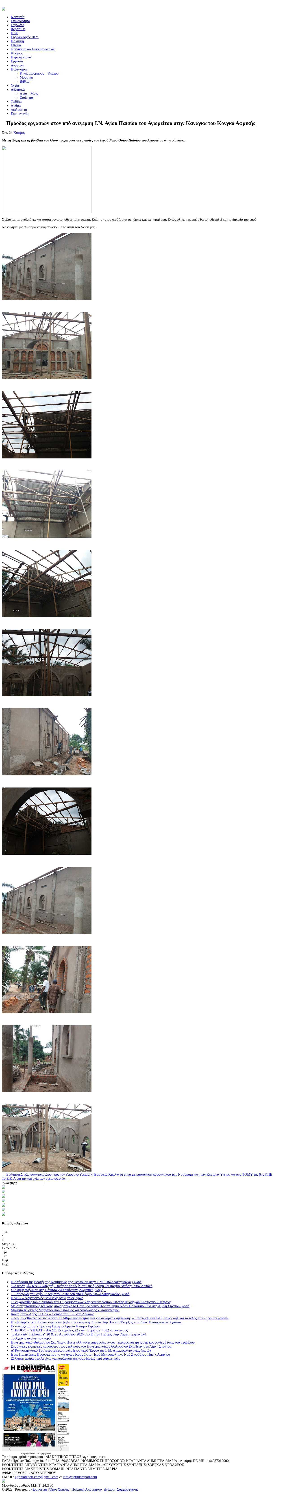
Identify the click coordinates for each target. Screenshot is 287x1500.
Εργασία (17, 61)
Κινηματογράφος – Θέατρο (39, 73)
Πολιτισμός (19, 69)
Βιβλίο (24, 81)
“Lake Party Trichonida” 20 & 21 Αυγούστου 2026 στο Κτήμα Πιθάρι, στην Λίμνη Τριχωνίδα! (78, 1334)
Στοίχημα (26, 97)
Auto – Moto (29, 93)
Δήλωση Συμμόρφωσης (121, 1489)
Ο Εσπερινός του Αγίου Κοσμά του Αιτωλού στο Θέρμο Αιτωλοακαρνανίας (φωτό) (70, 1294)
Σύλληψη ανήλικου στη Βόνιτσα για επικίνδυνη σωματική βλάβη (58, 1290)
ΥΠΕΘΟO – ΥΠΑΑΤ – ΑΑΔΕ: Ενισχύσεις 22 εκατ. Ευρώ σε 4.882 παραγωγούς (69, 1330)
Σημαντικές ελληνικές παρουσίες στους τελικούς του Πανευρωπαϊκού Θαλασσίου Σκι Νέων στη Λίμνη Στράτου (91, 1346)
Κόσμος (16, 53)
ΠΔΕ (14, 33)
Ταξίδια (16, 101)
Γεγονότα (17, 25)
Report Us (18, 29)
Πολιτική (17, 41)
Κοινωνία (17, 17)
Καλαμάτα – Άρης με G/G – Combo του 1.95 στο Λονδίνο (52, 1314)
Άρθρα (16, 105)
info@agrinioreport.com (80, 1477)
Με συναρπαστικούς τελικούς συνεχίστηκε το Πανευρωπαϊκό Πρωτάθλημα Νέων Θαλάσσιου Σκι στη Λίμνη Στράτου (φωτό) (100, 1306)
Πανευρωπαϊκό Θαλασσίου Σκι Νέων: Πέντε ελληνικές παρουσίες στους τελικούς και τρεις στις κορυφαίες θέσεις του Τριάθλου (103, 1342)
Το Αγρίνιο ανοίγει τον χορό (31, 1338)
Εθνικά (16, 45)
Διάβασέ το (19, 109)
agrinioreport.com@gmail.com (36, 1477)
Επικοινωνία (19, 114)
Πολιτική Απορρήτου (87, 1489)
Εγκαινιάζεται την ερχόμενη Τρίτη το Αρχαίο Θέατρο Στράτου (55, 1326)
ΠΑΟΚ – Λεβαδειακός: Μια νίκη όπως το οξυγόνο (47, 1298)
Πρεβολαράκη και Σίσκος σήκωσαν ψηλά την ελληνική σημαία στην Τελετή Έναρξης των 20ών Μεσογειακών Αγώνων (96, 1322)
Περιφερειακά (21, 57)
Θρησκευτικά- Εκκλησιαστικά (32, 49)
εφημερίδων (45, 1453)
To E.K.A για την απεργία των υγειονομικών (36, 1178)
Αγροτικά (17, 65)
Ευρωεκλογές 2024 (25, 37)
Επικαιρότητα (20, 21)
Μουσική (26, 77)
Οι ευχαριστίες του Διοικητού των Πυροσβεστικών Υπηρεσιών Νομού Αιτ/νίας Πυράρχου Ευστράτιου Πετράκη (91, 1302)
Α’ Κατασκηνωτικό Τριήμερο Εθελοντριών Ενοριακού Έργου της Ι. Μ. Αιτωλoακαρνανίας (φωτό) (81, 1350)
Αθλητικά (18, 89)
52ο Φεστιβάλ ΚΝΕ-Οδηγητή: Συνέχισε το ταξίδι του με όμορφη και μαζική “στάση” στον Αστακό (81, 1286)
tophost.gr (40, 1489)
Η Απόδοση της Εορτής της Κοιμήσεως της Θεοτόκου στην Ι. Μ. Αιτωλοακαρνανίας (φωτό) (76, 1282)
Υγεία (15, 85)
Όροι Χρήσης (59, 1489)
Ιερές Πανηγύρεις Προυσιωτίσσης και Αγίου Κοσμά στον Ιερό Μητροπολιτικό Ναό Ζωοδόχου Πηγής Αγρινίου (90, 1354)
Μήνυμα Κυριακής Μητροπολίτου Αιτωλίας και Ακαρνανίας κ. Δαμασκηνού (65, 1310)
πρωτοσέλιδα (29, 1453)
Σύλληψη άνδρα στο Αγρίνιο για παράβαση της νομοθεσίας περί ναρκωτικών (65, 1358)
